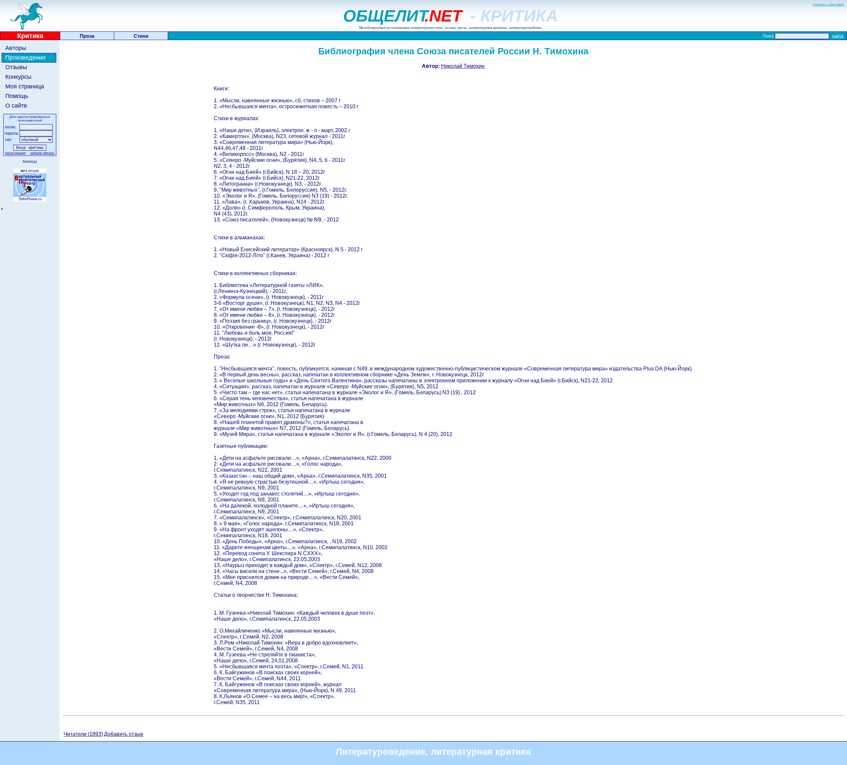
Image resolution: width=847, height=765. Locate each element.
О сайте (16, 105)
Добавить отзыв (123, 734)
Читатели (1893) (83, 734)
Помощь (16, 96)
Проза (87, 36)
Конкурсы (18, 76)
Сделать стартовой (828, 4)
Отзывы (16, 67)
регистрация (15, 153)
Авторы (15, 48)
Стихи (141, 36)
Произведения (25, 57)
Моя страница (24, 86)
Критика (30, 35)
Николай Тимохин (463, 66)
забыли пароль (42, 153)
